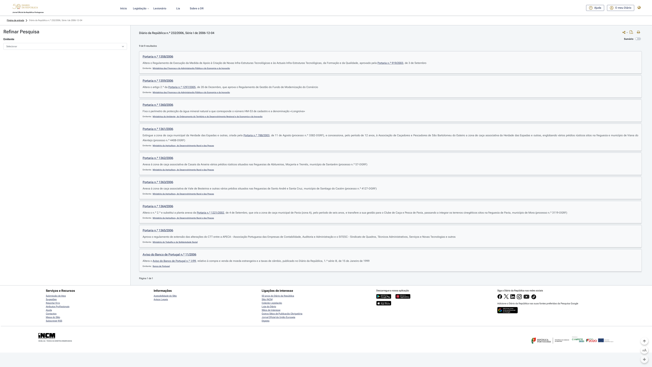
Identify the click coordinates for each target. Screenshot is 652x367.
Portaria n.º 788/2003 (256, 135)
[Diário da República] (25, 7)
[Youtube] (526, 298)
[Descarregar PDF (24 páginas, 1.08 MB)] (632, 33)
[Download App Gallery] (402, 297)
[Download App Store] (383, 304)
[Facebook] (499, 298)
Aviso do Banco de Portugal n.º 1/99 (174, 261)
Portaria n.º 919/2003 (390, 63)
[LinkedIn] (512, 298)
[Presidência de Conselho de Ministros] (550, 345)
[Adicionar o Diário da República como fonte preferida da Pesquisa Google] (507, 312)
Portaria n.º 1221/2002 (210, 212)
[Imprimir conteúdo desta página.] (639, 32)
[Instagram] (519, 298)
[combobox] (65, 46)
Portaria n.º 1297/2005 (182, 87)
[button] (25, 7)
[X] (506, 298)
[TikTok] (534, 298)
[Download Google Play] (383, 297)
